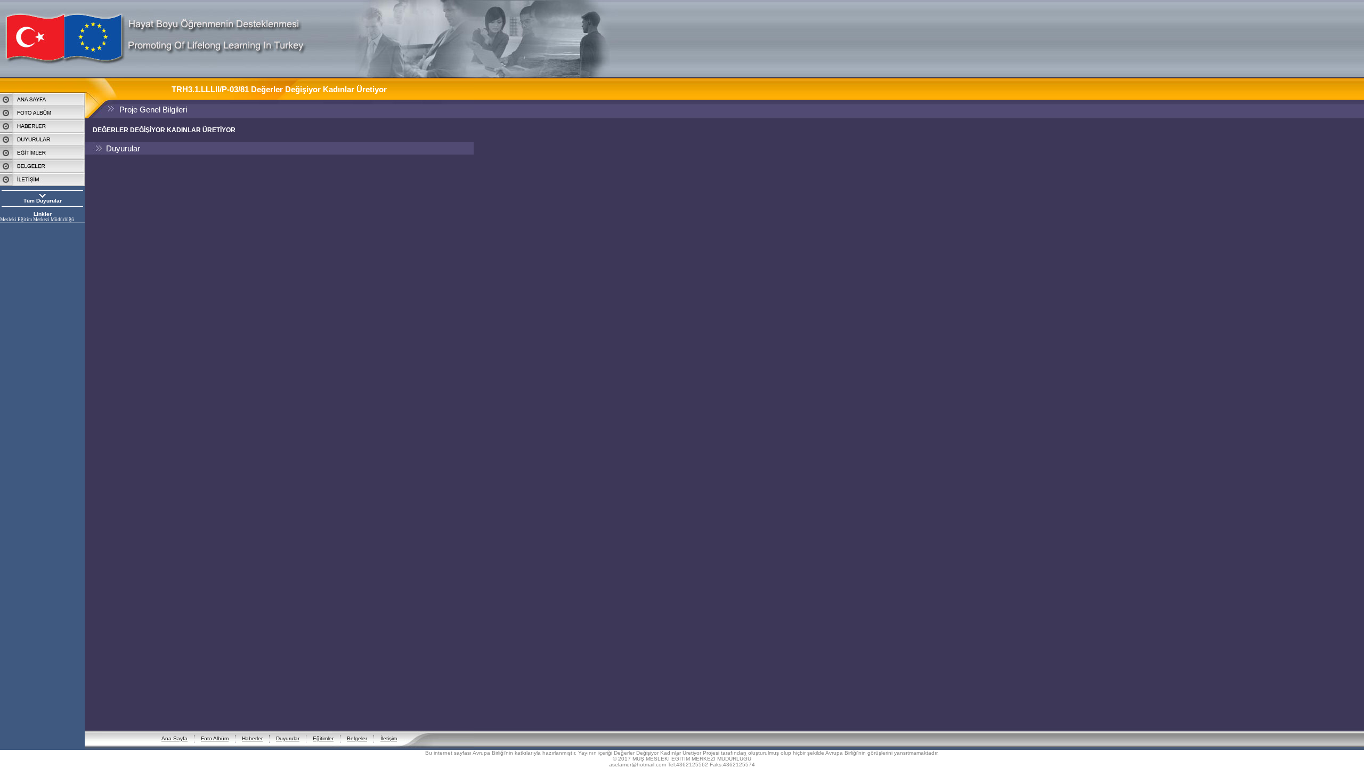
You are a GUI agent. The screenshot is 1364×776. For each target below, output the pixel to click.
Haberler (252, 738)
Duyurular (287, 738)
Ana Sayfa (174, 738)
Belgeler (357, 738)
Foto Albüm (215, 738)
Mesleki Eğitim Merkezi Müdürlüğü (37, 219)
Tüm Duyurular (42, 201)
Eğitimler (323, 738)
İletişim (388, 738)
